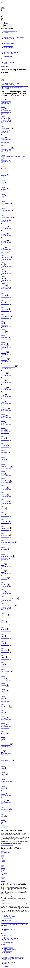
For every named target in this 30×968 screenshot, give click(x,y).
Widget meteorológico (8, 38)
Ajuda (6, 23)
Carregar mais (4, 827)
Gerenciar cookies (7, 56)
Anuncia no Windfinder (8, 53)
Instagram (21, 958)
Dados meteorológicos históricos (10, 52)
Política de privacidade (8, 62)
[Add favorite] (5, 99)
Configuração (8, 25)
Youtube (21, 959)
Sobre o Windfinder (8, 46)
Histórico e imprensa (8, 44)
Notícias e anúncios (7, 54)
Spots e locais (6, 32)
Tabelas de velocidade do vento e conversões (13, 37)
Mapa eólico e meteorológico (10, 31)
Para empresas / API (8, 47)
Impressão (5, 63)
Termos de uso (6, 61)
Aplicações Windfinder (8, 43)
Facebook (21, 957)
